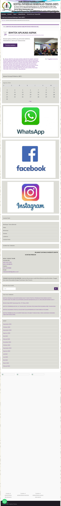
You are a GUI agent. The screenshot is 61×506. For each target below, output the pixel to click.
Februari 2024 (6, 339)
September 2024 (7, 330)
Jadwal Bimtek (21, 14)
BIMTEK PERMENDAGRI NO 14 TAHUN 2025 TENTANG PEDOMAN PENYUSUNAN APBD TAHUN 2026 (29, 306)
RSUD (42, 35)
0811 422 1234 (7, 262)
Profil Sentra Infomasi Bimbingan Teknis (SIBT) (13, 17)
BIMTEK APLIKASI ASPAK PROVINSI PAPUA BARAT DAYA (19, 64)
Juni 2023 (5, 357)
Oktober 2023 (6, 345)
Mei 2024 (5, 336)
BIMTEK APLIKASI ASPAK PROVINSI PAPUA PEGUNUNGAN (20, 66)
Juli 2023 (5, 354)
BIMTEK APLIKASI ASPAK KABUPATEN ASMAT (21, 59)
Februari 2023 (6, 366)
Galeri (14, 14)
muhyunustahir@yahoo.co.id (10, 271)
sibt (10, 35)
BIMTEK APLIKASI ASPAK (22, 32)
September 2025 (7, 324)
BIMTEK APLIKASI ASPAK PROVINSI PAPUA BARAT (20, 63)
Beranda (4, 14)
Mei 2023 (5, 360)
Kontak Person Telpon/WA (33, 14)
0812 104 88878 (7, 264)
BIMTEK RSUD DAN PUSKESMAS (24, 35)
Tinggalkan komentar (52, 59)
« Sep (30, 101)
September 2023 (7, 348)
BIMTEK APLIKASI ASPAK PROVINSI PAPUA (20, 62)
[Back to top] (57, 502)
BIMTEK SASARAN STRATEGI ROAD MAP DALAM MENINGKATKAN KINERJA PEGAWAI (26, 309)
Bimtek (6, 59)
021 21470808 (7, 268)
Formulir (9, 14)
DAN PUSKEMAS (35, 35)
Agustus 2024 (6, 333)
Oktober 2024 (6, 327)
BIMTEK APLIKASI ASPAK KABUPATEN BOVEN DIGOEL (20, 59)
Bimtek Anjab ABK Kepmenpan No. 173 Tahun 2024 (16, 303)
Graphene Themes (13, 504)
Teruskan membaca (10, 45)
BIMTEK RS (14, 35)
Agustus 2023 (6, 351)
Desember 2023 (7, 342)
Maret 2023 (6, 363)
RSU (40, 35)
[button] (4, 501)
